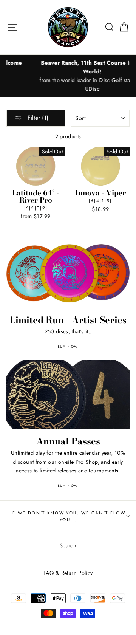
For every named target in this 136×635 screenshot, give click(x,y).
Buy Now (68, 346)
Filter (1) (37, 117)
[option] (68, 76)
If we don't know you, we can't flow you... (68, 516)
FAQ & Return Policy (68, 573)
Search (68, 545)
